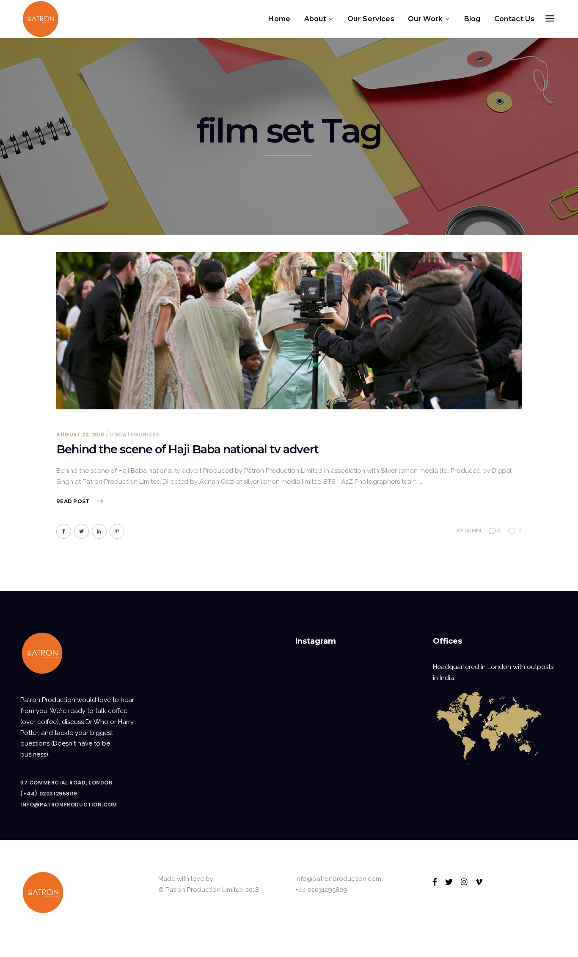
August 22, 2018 (80, 434)
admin (473, 531)
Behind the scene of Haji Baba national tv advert (187, 449)
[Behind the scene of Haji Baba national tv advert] (289, 330)
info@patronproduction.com (68, 804)
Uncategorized (135, 434)
